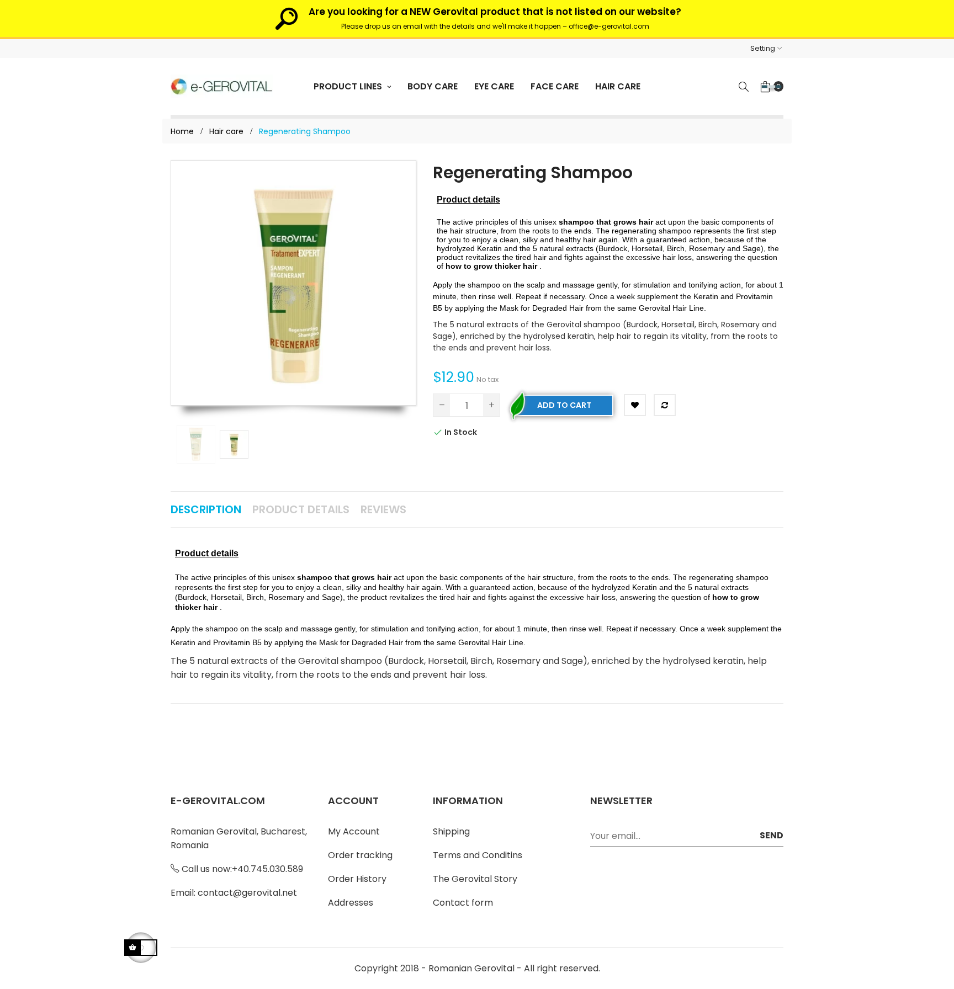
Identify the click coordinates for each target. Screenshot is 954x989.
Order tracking (360, 855)
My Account (354, 831)
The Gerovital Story (475, 879)
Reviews (383, 509)
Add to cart (564, 405)
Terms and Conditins (477, 855)
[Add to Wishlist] (635, 405)
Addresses (350, 902)
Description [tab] (206, 509)
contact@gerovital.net (247, 892)
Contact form (463, 902)
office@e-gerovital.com (609, 26)
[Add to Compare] (665, 405)
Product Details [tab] (300, 509)
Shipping (451, 831)
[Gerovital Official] (222, 86)
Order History (357, 879)
